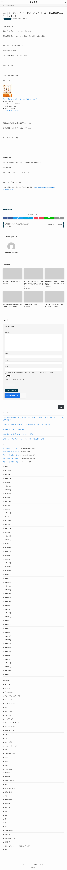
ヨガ (6, 738)
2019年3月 (8, 609)
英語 (6, 826)
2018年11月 (8, 624)
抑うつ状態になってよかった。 (12, 448)
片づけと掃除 (9, 799)
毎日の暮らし (9, 792)
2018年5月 (8, 647)
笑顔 (6, 811)
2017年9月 (8, 670)
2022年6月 (8, 497)
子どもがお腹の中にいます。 (11, 455)
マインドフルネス (10, 726)
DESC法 (7, 688)
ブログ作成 (8, 715)
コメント (8, 332)
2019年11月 (8, 582)
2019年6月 (8, 601)
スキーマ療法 (9, 711)
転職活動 (7, 842)
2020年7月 (8, 551)
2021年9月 (8, 520)
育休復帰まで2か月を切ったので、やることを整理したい (19, 434)
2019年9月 (8, 590)
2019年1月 (8, 617)
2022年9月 (8, 490)
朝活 (6, 784)
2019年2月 (8, 613)
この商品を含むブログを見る (13, 110)
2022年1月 (8, 513)
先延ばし (7, 761)
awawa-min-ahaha (11, 252)
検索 (61, 407)
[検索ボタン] (65, 2)
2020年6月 (8, 555)
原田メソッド (9, 765)
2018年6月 (8, 643)
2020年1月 (8, 574)
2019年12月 (8, 578)
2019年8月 (8, 593)
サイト (6, 366)
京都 (6, 749)
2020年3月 (8, 567)
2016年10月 (8, 674)
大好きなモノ (9, 769)
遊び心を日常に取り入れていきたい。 (14, 429)
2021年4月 (8, 536)
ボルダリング (9, 719)
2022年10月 (8, 486)
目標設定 (7, 803)
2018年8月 (8, 636)
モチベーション (9, 730)
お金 (6, 707)
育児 (6, 819)
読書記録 (7, 834)
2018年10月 (8, 628)
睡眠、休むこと (9, 807)
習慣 (6, 815)
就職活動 (7, 776)
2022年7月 (8, 493)
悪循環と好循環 (9, 780)
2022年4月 (8, 505)
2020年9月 (8, 547)
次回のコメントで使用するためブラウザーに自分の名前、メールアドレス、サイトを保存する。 (31, 372)
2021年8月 (8, 524)
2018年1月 (8, 663)
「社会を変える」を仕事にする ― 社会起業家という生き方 (20, 99)
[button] (8, 218)
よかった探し (9, 742)
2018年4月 (8, 651)
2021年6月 (8, 532)
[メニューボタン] (2, 2)
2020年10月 (8, 543)
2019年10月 (8, 586)
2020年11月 (8, 540)
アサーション (9, 699)
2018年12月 (8, 620)
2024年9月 (8, 474)
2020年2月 (8, 570)
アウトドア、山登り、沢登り (13, 696)
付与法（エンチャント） (12, 753)
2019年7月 (8, 597)
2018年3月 (8, 655)
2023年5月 (8, 482)
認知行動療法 (9, 830)
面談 (6, 849)
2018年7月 (8, 640)
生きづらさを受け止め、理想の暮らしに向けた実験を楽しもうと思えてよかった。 (27, 424)
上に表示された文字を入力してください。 (15, 379)
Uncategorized (7, 18)
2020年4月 (8, 563)
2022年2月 (8, 509)
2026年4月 (8, 470)
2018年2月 (8, 659)
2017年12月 (8, 667)
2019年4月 (8, 605)
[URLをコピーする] (59, 218)
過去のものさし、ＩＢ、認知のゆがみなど (17, 846)
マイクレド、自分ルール (12, 722)
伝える (7, 757)
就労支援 (7, 772)
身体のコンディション (11, 838)
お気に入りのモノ (10, 703)
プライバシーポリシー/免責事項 (29, 865)
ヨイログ (33, 2)
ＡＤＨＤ (7, 684)
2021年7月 (8, 528)
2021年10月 (8, 517)
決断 (6, 796)
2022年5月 (8, 501)
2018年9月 (8, 632)
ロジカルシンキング (10, 746)
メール (7, 360)
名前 (6, 354)
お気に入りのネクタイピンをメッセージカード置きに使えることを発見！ (24, 439)
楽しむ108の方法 (10, 788)
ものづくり (8, 734)
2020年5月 (8, 559)
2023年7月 (8, 478)
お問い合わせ (42, 865)
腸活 (6, 822)
